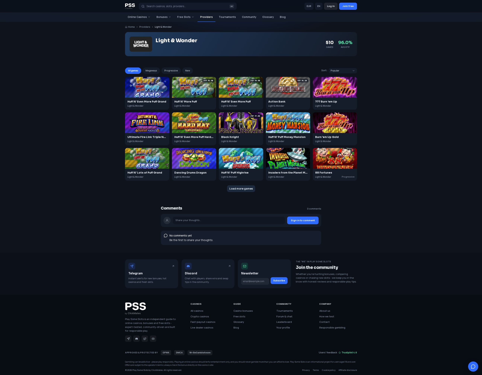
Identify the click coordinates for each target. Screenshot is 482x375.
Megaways (151, 70)
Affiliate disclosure (348, 370)
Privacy (306, 370)
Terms (316, 370)
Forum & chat (284, 316)
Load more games (241, 188)
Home (131, 26)
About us (324, 310)
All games (133, 70)
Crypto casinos (200, 316)
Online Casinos (137, 17)
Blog (283, 17)
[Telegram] (128, 338)
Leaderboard (284, 322)
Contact (324, 322)
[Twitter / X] (145, 338)
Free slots (239, 316)
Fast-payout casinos (203, 322)
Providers (206, 17)
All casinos (197, 310)
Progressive (171, 70)
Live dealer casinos (202, 327)
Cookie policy (329, 370)
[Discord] (136, 338)
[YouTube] (153, 338)
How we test (326, 316)
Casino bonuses (243, 310)
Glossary (268, 17)
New (187, 70)
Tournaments (227, 17)
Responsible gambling (332, 327)
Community (249, 17)
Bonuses (162, 17)
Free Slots (184, 17)
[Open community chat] (473, 366)
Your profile (283, 327)
